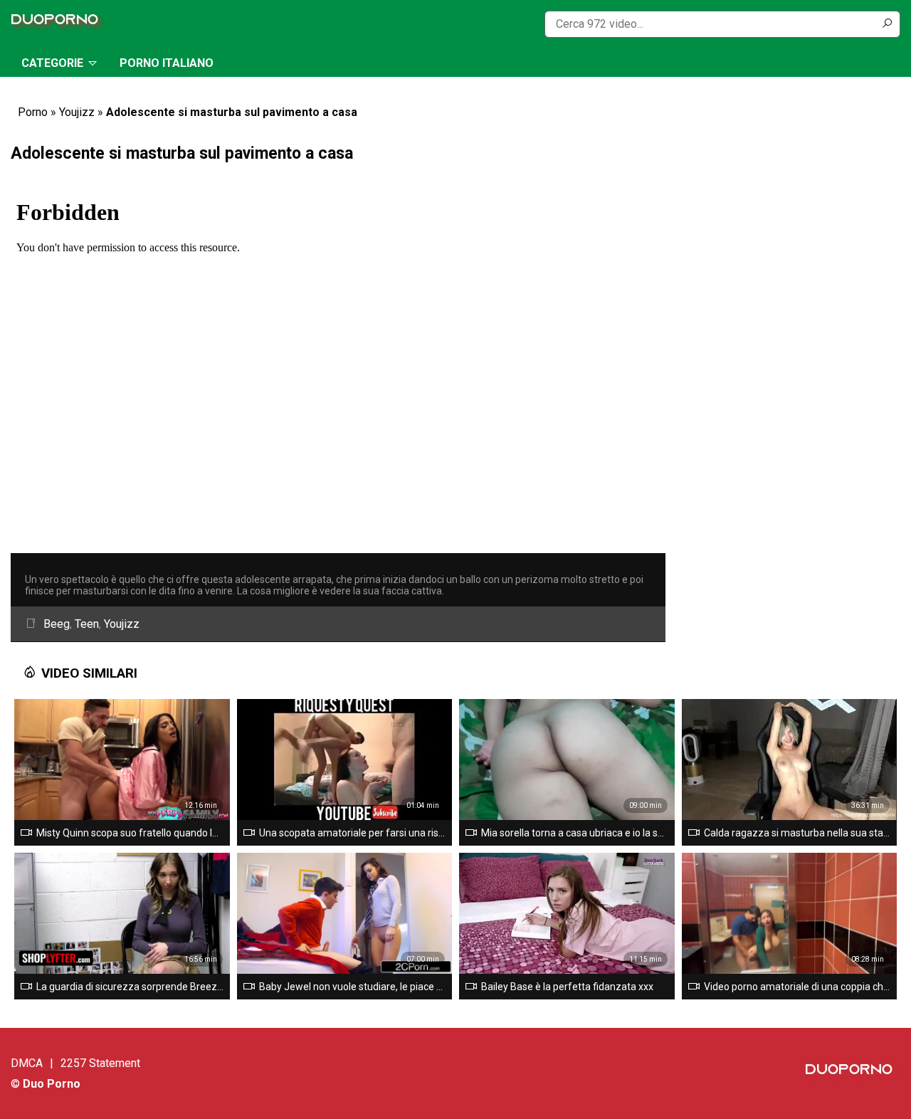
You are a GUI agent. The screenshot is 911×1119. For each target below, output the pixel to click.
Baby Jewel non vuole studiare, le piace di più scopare (353, 986)
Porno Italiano (167, 63)
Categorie (52, 63)
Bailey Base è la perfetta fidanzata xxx (567, 986)
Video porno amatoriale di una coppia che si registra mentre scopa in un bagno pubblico (798, 986)
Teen (87, 624)
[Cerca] (886, 24)
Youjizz (77, 112)
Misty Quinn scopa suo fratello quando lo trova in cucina (130, 833)
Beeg (56, 624)
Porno (33, 112)
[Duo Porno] (58, 24)
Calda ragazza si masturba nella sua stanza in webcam (798, 833)
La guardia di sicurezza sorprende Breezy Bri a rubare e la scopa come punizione (130, 986)
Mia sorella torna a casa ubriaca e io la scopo (575, 833)
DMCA (27, 1063)
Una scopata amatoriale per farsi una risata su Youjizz (353, 833)
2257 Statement (100, 1063)
